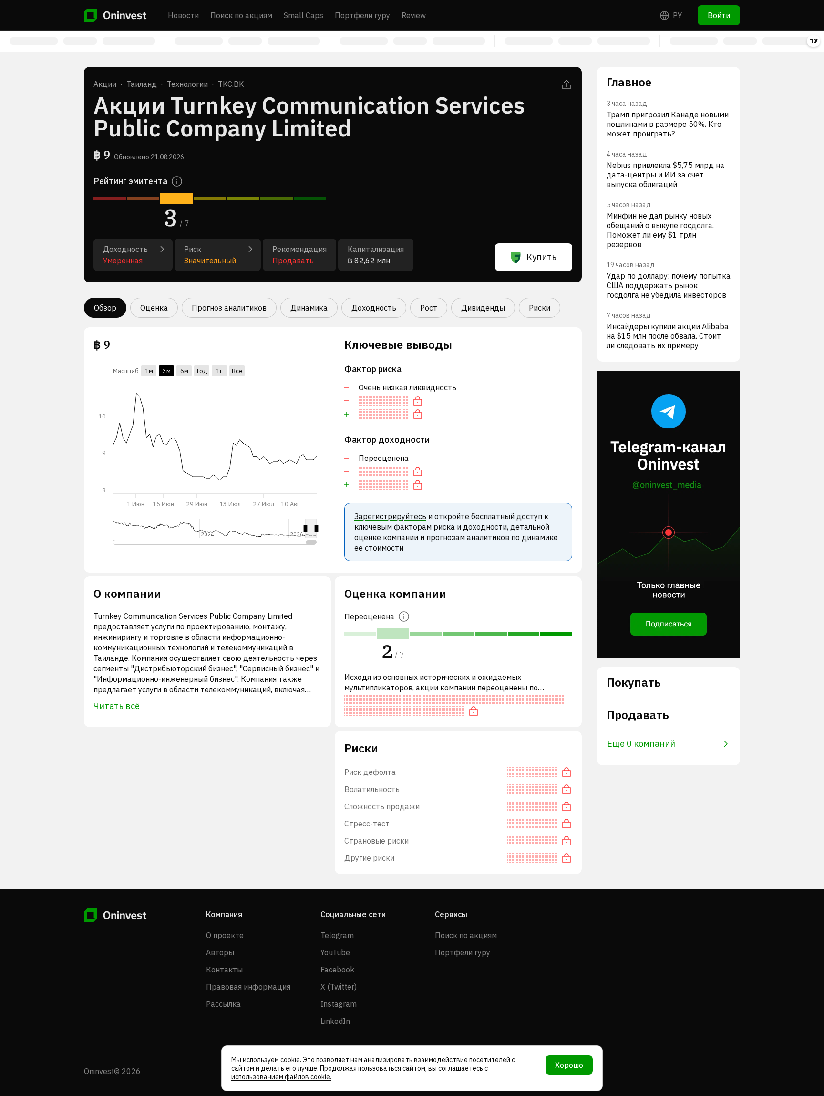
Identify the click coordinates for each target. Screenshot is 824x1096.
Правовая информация (248, 987)
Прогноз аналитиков (229, 308)
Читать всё (116, 705)
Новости (183, 15)
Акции (104, 84)
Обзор (105, 308)
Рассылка (223, 1004)
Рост (428, 308)
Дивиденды (483, 308)
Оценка (154, 308)
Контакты (224, 969)
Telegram (337, 935)
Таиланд (141, 84)
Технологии (187, 84)
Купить (541, 256)
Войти (719, 15)
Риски (539, 308)
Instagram (338, 1004)
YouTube (335, 952)
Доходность (373, 308)
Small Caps (303, 15)
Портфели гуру (362, 15)
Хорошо (569, 1065)
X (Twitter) (338, 987)
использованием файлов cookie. (281, 1077)
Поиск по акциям (241, 15)
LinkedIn (335, 1021)
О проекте (225, 935)
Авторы (220, 952)
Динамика (309, 308)
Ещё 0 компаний (641, 743)
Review (414, 15)
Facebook (337, 969)
